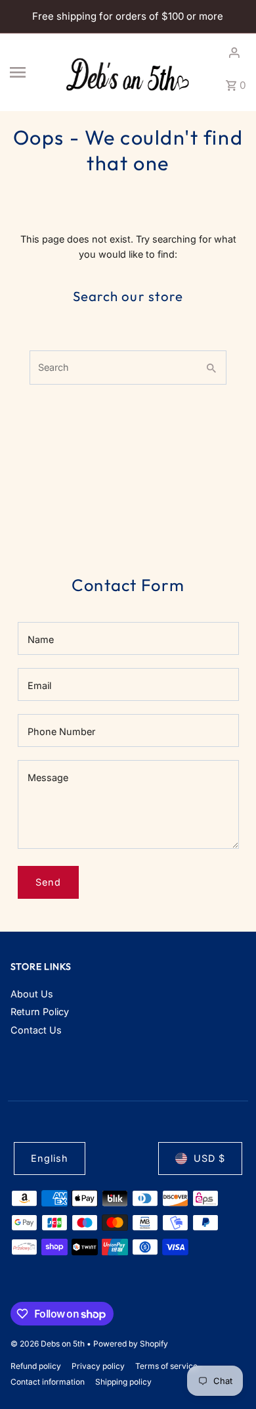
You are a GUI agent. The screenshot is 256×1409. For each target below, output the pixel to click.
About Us (32, 993)
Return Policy (40, 1011)
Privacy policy (98, 1366)
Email (39, 685)
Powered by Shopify (130, 1344)
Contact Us (36, 1030)
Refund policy (36, 1366)
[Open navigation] (32, 72)
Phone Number (61, 731)
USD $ (209, 1158)
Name (41, 639)
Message (48, 777)
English (49, 1158)
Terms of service (166, 1366)
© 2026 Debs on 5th (49, 1344)
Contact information (48, 1382)
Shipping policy (123, 1382)
